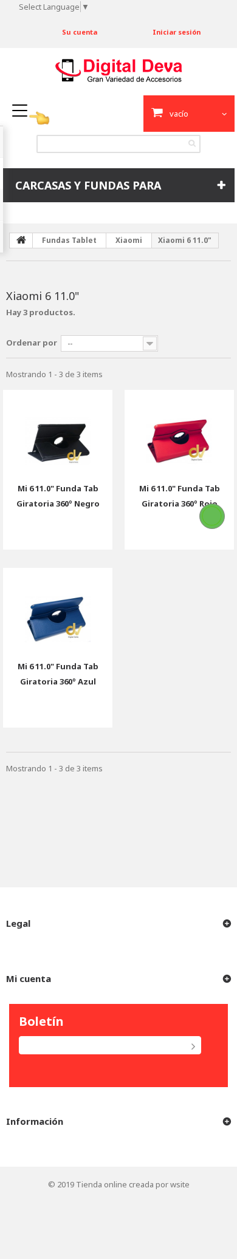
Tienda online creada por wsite (133, 1184)
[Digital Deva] (119, 70)
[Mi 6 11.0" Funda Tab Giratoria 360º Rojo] (179, 432)
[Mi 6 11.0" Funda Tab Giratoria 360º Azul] (57, 610)
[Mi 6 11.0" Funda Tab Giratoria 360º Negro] (57, 432)
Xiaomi (128, 240)
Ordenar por (31, 342)
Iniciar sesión (177, 31)
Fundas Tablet (69, 240)
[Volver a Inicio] (21, 240)
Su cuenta (79, 31)
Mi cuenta (28, 978)
